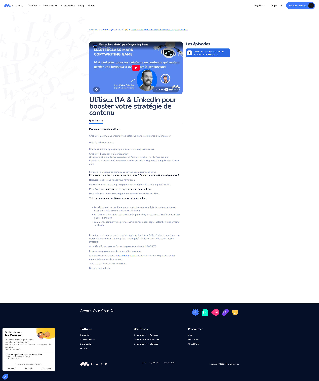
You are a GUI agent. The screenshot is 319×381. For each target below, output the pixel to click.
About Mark (193, 344)
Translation (85, 335)
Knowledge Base (87, 339)
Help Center (193, 339)
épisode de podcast (125, 255)
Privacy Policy (169, 363)
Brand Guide (85, 344)
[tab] (96, 121)
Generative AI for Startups (146, 344)
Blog (190, 335)
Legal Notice (155, 363)
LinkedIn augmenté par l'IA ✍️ (114, 30)
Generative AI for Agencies (146, 335)
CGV (144, 363)
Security (83, 348)
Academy (93, 30)
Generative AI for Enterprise (146, 339)
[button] (259, 5)
